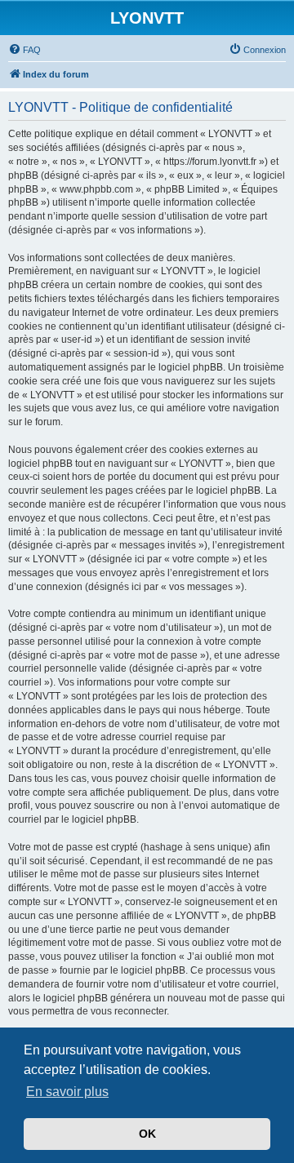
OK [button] (147, 1133)
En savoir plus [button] (67, 1092)
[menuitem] (24, 50)
